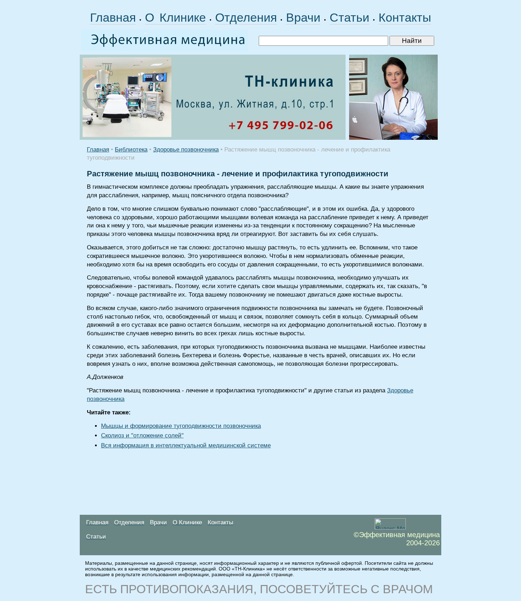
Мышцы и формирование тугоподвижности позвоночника (181, 426)
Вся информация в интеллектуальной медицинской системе (186, 445)
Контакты (405, 17)
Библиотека (131, 149)
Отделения (246, 17)
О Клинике (175, 17)
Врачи (303, 17)
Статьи (349, 17)
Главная (113, 17)
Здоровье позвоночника (186, 149)
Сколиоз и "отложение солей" (142, 435)
